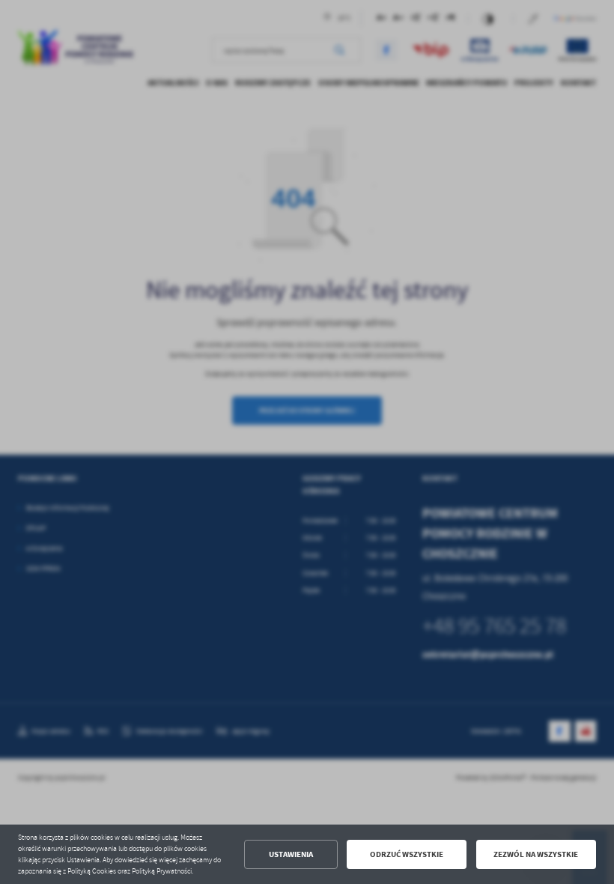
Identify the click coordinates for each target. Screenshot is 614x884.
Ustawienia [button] (291, 854)
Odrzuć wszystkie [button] (406, 854)
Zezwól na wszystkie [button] (535, 854)
